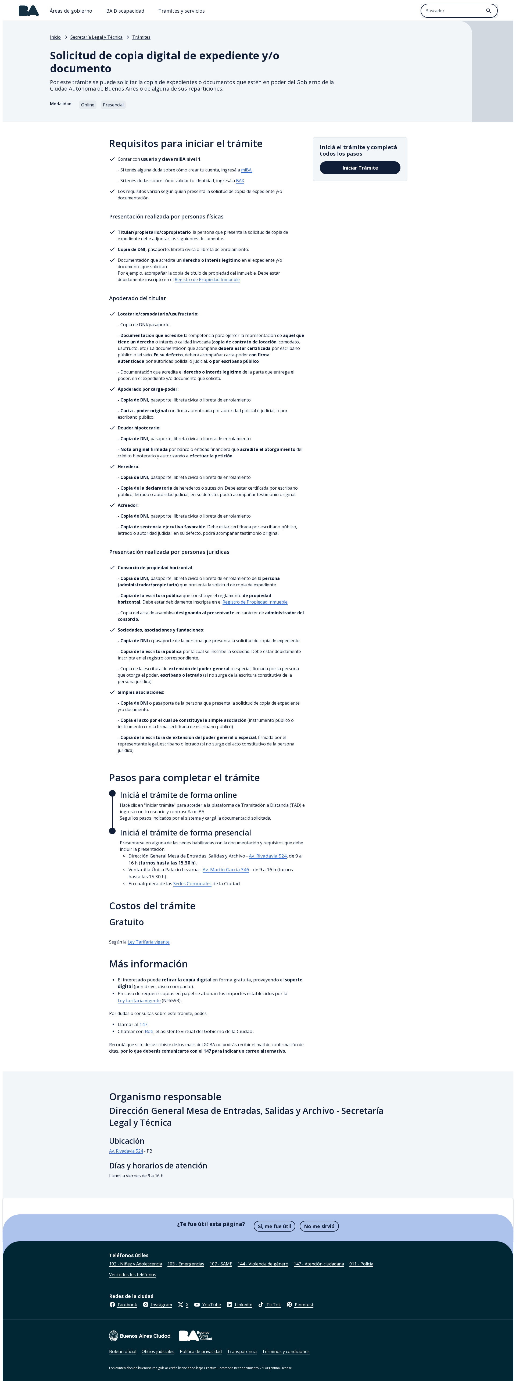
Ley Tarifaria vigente (149, 942)
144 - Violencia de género (263, 1264)
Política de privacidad (201, 1351)
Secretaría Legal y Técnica (96, 37)
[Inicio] (29, 10)
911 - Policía (361, 1264)
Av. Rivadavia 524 (268, 856)
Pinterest (303, 1305)
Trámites (141, 37)
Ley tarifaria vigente (139, 1000)
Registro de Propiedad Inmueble (207, 279)
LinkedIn (243, 1305)
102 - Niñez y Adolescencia (135, 1264)
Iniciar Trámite (360, 167)
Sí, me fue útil (274, 1226)
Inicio (55, 37)
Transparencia (242, 1351)
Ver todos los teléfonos (132, 1275)
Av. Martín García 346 (226, 869)
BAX (240, 181)
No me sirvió (319, 1226)
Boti (149, 1031)
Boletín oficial (122, 1351)
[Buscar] (488, 10)
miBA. (246, 170)
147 (143, 1024)
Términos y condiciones (286, 1351)
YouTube (211, 1305)
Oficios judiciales (158, 1351)
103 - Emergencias (185, 1264)
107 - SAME (221, 1264)
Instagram (161, 1305)
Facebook (127, 1305)
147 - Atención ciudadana (319, 1264)
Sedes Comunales (192, 883)
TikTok (273, 1305)
